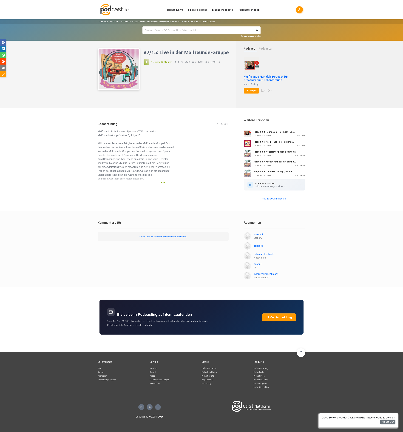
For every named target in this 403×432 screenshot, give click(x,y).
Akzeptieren (388, 422)
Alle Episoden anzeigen (274, 198)
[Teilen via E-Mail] (3, 68)
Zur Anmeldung (281, 317)
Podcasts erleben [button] (249, 9)
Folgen (253, 90)
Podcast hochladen (209, 372)
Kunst (247, 84)
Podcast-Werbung (260, 380)
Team (100, 368)
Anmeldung (206, 383)
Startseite (103, 22)
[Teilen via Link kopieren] (3, 74)
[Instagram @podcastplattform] (141, 407)
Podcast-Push (259, 376)
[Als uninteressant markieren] (182, 62)
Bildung (254, 84)
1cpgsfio (258, 245)
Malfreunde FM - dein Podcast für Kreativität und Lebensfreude (266, 78)
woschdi (258, 234)
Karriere (101, 372)
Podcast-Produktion (261, 387)
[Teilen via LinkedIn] (3, 49)
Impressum (102, 376)
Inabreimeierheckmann (266, 274)
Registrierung (207, 380)
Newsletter (154, 368)
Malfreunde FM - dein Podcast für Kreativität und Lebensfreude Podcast (151, 22)
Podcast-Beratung (260, 368)
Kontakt (153, 372)
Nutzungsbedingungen (159, 380)
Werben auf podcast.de (107, 380)
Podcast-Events (208, 376)
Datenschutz (155, 383)
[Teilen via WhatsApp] (3, 55)
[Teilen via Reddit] (3, 61)
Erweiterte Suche (252, 36)
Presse (152, 376)
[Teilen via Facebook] (3, 42)
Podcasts (114, 22)
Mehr (163, 182)
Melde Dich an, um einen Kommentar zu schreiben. (163, 236)
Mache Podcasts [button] (222, 9)
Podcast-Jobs (258, 372)
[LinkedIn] (150, 407)
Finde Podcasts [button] (197, 9)
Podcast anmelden (209, 368)
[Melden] (219, 62)
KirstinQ (258, 264)
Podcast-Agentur (260, 383)
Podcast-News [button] (174, 9)
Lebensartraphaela (264, 254)
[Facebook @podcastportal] (158, 407)
